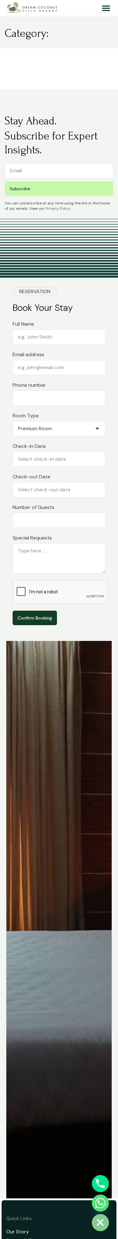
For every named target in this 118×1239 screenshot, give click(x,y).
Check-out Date (31, 476)
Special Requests (32, 537)
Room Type (26, 415)
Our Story (17, 1231)
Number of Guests (33, 507)
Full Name (23, 324)
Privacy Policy (58, 208)
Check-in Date (29, 446)
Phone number (29, 385)
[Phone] (100, 1183)
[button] (106, 7)
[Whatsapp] (100, 1203)
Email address (28, 354)
